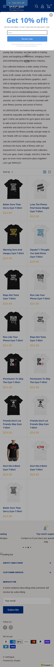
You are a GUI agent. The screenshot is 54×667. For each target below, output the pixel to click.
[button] (51, 15)
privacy (27, 61)
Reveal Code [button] (27, 39)
